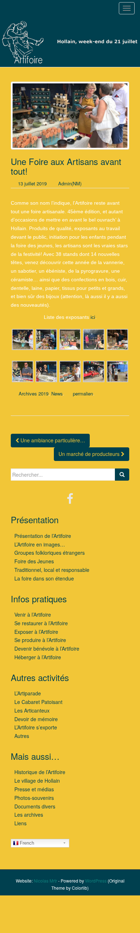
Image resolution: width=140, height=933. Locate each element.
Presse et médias (34, 789)
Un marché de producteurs (90, 453)
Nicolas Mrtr (45, 881)
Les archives (28, 814)
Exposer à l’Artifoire (36, 631)
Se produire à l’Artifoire (40, 639)
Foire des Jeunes (34, 561)
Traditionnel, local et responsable (51, 569)
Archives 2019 (33, 393)
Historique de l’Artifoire (39, 772)
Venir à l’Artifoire (32, 614)
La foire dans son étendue (44, 578)
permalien (83, 393)
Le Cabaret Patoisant (38, 701)
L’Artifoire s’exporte (35, 727)
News (57, 393)
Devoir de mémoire (36, 719)
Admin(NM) (69, 183)
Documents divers (34, 806)
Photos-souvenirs (34, 797)
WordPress (96, 881)
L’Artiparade (27, 693)
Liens (20, 823)
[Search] (122, 474)
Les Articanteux (32, 710)
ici (92, 317)
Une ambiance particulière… (52, 440)
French (27, 843)
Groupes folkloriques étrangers (49, 552)
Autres (21, 735)
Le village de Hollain (37, 780)
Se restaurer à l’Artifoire (41, 623)
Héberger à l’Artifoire (37, 657)
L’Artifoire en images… (39, 544)
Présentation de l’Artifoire (42, 535)
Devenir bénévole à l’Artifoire (46, 648)
